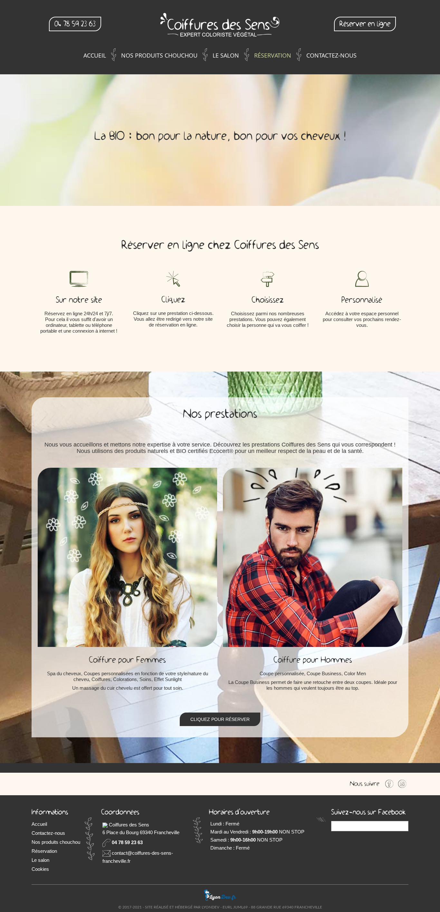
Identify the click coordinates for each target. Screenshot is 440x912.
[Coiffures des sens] (220, 26)
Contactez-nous (331, 55)
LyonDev (210, 907)
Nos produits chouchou (159, 55)
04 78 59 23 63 (75, 24)
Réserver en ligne (365, 24)
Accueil (94, 55)
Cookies (40, 869)
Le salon (226, 55)
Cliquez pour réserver (220, 719)
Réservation (272, 55)
